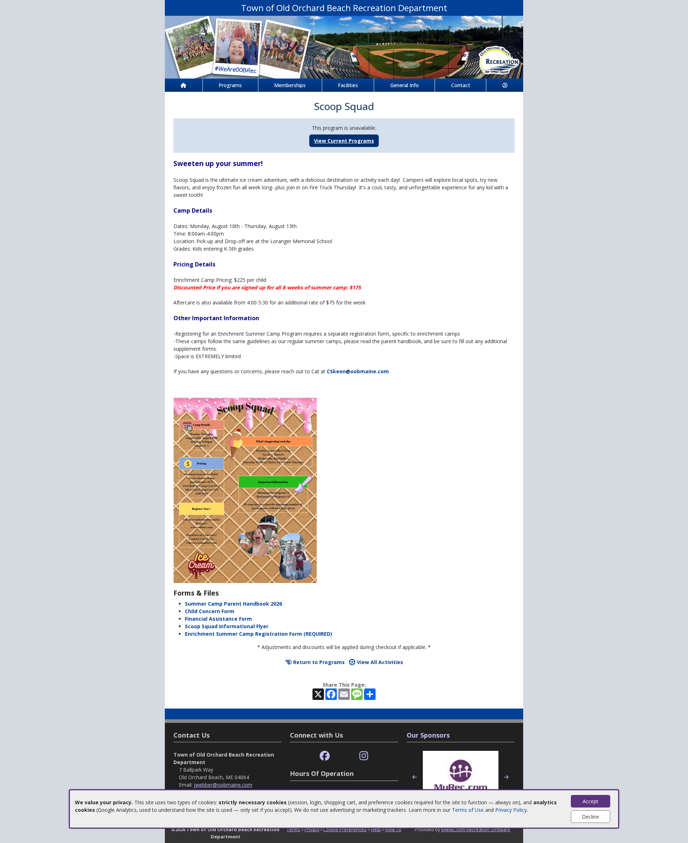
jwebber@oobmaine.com (223, 784)
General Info (404, 85)
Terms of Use (468, 809)
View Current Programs (344, 140)
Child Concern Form (209, 611)
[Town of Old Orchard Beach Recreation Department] (344, 46)
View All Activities (379, 662)
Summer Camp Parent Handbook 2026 (233, 603)
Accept (590, 801)
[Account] (504, 85)
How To (393, 829)
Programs (230, 85)
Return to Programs (318, 662)
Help (376, 829)
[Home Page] (183, 85)
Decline (590, 816)
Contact (460, 85)
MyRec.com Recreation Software (475, 829)
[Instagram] (363, 756)
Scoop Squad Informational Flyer (226, 626)
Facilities (348, 85)
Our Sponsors (428, 735)
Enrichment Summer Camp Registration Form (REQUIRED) (258, 633)
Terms (293, 829)
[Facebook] (325, 756)
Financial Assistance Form (218, 618)
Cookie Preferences (345, 829)
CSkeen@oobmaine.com (358, 371)
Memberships (290, 85)
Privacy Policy (511, 809)
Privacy (312, 829)
